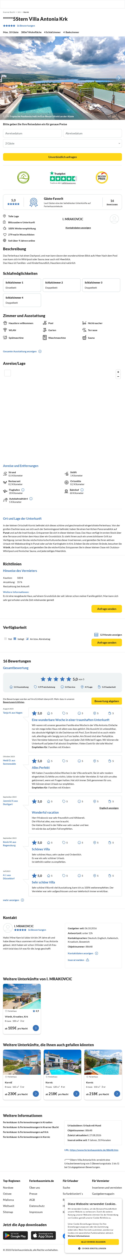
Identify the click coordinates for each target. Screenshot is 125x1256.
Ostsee (7, 1193)
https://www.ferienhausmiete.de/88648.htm (94, 1149)
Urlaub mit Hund (92, 1125)
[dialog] (93, 1225)
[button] (114, 4)
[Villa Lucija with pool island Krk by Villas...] (103, 1062)
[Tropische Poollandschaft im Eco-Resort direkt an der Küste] (62, 78)
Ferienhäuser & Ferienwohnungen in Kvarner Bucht (31, 1127)
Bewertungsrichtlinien (13, 702)
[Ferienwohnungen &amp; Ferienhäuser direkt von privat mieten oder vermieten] (5, 4)
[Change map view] (8, 373)
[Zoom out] (118, 376)
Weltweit (8, 1206)
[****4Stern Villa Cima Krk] (22, 996)
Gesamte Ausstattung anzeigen (20, 351)
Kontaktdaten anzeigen (78, 227)
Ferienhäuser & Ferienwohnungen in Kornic (26, 1136)
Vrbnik (6, 547)
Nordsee (8, 1187)
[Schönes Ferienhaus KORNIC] (22, 1062)
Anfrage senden (106, 608)
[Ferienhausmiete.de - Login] (107, 4)
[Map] (62, 413)
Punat (6, 532)
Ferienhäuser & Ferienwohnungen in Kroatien (27, 1122)
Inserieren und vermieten (107, 1187)
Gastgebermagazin (103, 1193)
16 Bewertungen (26, 25)
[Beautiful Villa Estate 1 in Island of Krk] (62, 1062)
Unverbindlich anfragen (62, 157)
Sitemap (8, 1212)
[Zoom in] (118, 372)
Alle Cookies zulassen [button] (93, 1242)
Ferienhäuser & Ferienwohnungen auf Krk (25, 1131)
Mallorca (8, 1199)
